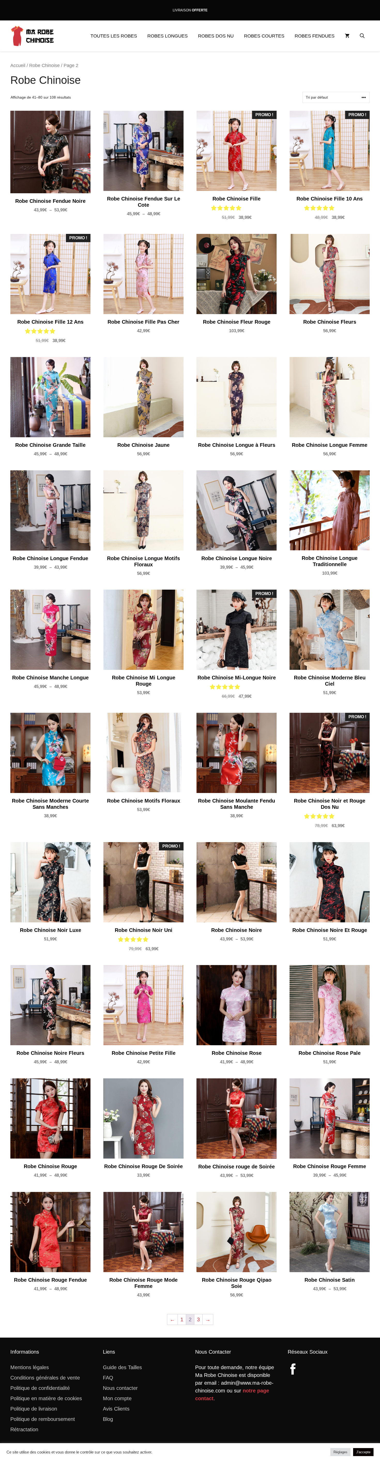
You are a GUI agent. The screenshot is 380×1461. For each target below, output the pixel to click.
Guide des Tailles (122, 1367)
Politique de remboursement (42, 1419)
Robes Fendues (315, 36)
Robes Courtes (264, 36)
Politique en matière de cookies (46, 1398)
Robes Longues (167, 36)
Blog (108, 1419)
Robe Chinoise (44, 65)
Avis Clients (116, 1409)
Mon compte (117, 1398)
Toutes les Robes (113, 36)
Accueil (17, 65)
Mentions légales (29, 1367)
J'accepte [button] (363, 1452)
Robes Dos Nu (216, 36)
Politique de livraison (33, 1409)
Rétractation (24, 1429)
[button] (362, 36)
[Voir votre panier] (347, 36)
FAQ (108, 1378)
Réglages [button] (340, 1452)
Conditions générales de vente (45, 1378)
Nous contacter (120, 1388)
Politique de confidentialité (40, 1388)
